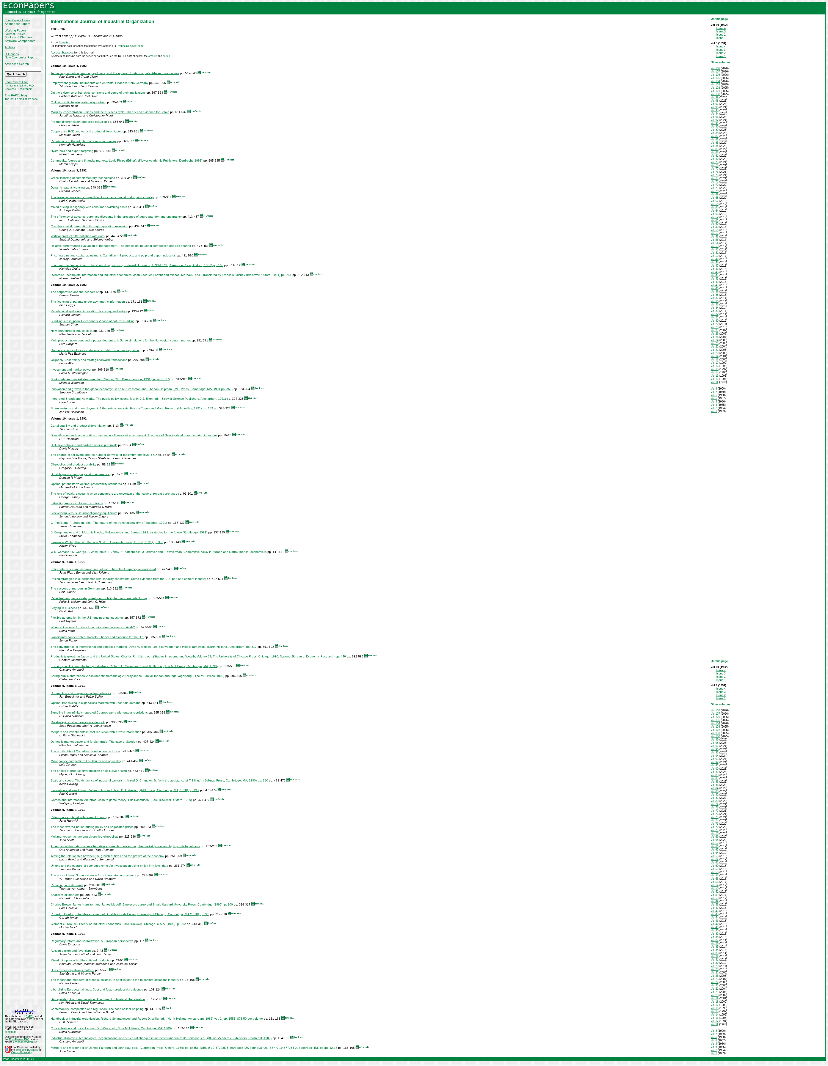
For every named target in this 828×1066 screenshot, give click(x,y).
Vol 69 (714, 194)
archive (152, 56)
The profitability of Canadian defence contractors (84, 751)
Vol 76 (714, 171)
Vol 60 (714, 223)
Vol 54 (714, 243)
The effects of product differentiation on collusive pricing (89, 770)
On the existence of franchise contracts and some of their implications (98, 92)
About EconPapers (17, 23)
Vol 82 (714, 152)
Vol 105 (715, 78)
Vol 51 (714, 252)
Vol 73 (714, 181)
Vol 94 (714, 113)
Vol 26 (714, 333)
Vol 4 (714, 401)
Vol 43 (714, 278)
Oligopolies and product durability (73, 464)
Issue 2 (721, 34)
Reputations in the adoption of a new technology (83, 141)
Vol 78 (714, 165)
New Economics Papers (21, 57)
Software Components (20, 40)
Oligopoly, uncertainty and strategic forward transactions (89, 360)
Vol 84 (714, 146)
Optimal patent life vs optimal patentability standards (86, 484)
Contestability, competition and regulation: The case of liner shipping (97, 1009)
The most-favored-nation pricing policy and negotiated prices (92, 827)
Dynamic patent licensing (68, 187)
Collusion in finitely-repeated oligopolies (78, 102)
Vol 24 (714, 340)
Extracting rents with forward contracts (77, 503)
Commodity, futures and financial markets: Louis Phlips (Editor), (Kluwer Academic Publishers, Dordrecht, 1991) (126, 160)
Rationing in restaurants (67, 885)
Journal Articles (15, 34)
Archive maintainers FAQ (19, 85)
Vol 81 (714, 155)
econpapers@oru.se (25, 1042)
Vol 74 (714, 178)
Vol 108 (715, 68)
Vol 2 (714, 408)
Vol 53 (714, 246)
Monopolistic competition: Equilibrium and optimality (86, 761)
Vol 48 (714, 262)
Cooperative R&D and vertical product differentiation (86, 131)
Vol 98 (714, 100)
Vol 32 (714, 314)
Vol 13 (714, 375)
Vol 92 (714, 120)
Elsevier (64, 42)
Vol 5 (714, 398)
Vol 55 (714, 239)
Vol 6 (714, 395)
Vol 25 (714, 336)
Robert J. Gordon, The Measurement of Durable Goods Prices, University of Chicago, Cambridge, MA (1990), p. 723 (130, 914)
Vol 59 (714, 226)
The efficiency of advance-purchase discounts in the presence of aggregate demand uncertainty (116, 216)
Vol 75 (714, 175)
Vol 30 (714, 320)
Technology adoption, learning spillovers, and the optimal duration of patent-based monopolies (115, 73)
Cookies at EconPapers (18, 89)
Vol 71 (714, 188)
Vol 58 (714, 230)
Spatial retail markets (65, 894)
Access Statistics (62, 52)
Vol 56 (714, 236)
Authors (10, 47)
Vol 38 (714, 294)
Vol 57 (714, 233)
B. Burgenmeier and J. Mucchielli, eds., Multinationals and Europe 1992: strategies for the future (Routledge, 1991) (129, 532)
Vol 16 (714, 366)
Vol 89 (714, 129)
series (166, 56)
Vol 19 (714, 356)
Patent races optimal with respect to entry (79, 817)
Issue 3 (721, 31)
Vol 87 (714, 136)
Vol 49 (714, 259)
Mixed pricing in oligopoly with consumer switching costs (89, 207)
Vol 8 (714, 388)
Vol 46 (714, 268)
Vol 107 (715, 71)
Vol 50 (714, 256)
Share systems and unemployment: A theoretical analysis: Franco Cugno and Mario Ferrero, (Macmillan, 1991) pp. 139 (132, 408)
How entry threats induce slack (72, 330)
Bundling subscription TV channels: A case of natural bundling (93, 321)
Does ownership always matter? (72, 970)
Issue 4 (721, 28)
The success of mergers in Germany (75, 588)
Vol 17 (714, 362)
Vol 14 (714, 372)
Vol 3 (714, 404)
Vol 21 (714, 349)
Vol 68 (714, 197)
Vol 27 (714, 330)
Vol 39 (714, 291)
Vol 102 (715, 87)
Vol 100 (715, 94)
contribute (10, 1032)
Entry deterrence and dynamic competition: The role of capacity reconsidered (103, 569)
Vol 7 (714, 391)
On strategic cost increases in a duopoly (78, 722)
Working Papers (16, 30)
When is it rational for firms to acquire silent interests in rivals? (93, 627)
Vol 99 (714, 97)
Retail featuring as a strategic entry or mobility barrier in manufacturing (99, 598)
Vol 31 (714, 317)
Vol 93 (714, 116)
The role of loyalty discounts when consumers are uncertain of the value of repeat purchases (114, 493)
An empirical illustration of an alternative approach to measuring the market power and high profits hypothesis (125, 846)
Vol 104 (715, 81)
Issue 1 (721, 37)
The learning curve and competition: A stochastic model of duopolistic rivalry (102, 197)
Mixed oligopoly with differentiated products (80, 960)
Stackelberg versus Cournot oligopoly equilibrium (84, 513)
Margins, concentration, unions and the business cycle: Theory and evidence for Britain (110, 112)
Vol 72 (714, 184)
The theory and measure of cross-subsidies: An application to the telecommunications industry (115, 979)
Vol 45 (714, 272)
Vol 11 (714, 382)
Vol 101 (715, 91)
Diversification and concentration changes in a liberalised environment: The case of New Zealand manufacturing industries (134, 435)
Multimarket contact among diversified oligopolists (84, 836)
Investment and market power (71, 369)
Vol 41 (714, 285)
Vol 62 (714, 217)
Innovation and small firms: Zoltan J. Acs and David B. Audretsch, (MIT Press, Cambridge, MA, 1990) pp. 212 (125, 790)
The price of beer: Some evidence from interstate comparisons (93, 875)
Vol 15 (714, 369)
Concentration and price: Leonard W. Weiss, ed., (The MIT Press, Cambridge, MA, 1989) (111, 1028)
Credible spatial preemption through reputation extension (89, 226)
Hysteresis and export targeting (72, 151)
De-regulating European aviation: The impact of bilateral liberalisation (98, 999)
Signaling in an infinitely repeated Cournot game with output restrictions (99, 712)
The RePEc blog (16, 95)
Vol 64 (714, 210)
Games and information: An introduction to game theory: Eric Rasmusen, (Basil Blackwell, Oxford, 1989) (121, 800)
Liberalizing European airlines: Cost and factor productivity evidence (97, 989)
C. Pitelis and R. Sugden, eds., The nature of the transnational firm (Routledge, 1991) (109, 522)
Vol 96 (714, 107)
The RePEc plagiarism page (21, 99)
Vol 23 (714, 343)
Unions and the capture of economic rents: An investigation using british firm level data (109, 865)
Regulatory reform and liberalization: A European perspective (92, 941)
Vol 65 (714, 207)
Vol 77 (714, 168)
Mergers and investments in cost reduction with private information (96, 732)
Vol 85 (714, 142)
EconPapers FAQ (16, 82)
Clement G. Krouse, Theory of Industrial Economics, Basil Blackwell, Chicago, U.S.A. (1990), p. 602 (118, 924)
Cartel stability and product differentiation (79, 425)
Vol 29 (714, 323)
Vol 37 (714, 298)
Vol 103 (715, 84)
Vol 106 (715, 74)
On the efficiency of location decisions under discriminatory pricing (96, 350)
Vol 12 (714, 378)
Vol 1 (714, 411)
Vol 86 (714, 139)
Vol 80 (714, 158)
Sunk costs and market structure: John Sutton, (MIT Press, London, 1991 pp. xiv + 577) (110, 379)
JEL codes (12, 54)
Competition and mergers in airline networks (81, 693)
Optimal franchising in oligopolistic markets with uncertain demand (96, 702)
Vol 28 (714, 327)
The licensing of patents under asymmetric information (88, 301)
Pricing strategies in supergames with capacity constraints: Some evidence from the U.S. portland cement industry (128, 578)
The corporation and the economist (75, 292)
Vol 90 (714, 126)
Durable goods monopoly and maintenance (80, 474)
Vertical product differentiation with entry (78, 236)
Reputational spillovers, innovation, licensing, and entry (88, 311)
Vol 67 (714, 201)
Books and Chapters (19, 37)
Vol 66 (714, 204)
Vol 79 (714, 162)
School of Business (27, 1050)
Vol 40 (714, 288)
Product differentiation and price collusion (79, 121)
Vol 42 (714, 281)
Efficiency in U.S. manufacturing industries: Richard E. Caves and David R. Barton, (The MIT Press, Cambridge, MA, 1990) (134, 666)
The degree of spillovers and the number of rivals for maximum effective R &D (104, 454)
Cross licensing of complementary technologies (83, 177)
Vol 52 (714, 249)
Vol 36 (714, 301)
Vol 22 (714, 346)
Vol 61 (714, 220)
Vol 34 (714, 307)
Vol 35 (714, 304)
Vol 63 (714, 213)
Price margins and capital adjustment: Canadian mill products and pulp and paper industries (113, 255)
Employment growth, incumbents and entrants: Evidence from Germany (99, 83)
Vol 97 (714, 103)
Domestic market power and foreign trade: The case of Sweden (94, 741)
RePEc (30, 1016)
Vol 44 (714, 275)
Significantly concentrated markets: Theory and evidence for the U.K (97, 637)
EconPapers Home (17, 20)
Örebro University (21, 1052)
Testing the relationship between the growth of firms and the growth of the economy (107, 856)
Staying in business (64, 608)
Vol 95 (714, 110)
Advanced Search (17, 64)
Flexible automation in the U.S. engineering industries (87, 617)
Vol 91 (714, 123)
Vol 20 (714, 353)
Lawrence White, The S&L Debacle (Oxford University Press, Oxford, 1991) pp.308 (107, 542)
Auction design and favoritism (71, 950)
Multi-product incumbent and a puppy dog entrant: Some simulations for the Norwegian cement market (121, 340)
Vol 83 (714, 149)
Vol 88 (714, 133)
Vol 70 (714, 191)
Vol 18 (714, 359)
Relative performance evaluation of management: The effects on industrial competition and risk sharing (121, 245)
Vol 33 (714, 311)
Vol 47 (714, 265)
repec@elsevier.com (131, 46)
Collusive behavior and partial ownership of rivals (84, 445)
